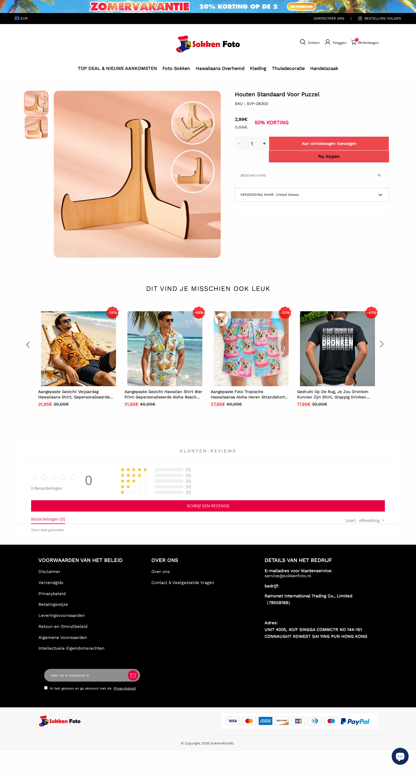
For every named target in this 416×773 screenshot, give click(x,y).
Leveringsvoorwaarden (61, 615)
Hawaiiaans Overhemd (220, 68)
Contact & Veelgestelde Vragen (182, 582)
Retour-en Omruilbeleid (62, 626)
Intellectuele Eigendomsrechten (71, 648)
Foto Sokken (176, 68)
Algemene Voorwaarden (62, 637)
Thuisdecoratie (288, 68)
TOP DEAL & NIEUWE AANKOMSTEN (117, 68)
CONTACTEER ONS (329, 18)
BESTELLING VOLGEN (382, 18)
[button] (62, 174)
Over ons (160, 571)
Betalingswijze (53, 604)
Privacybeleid (52, 593)
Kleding (258, 68)
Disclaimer (49, 571)
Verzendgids (50, 582)
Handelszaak (324, 68)
